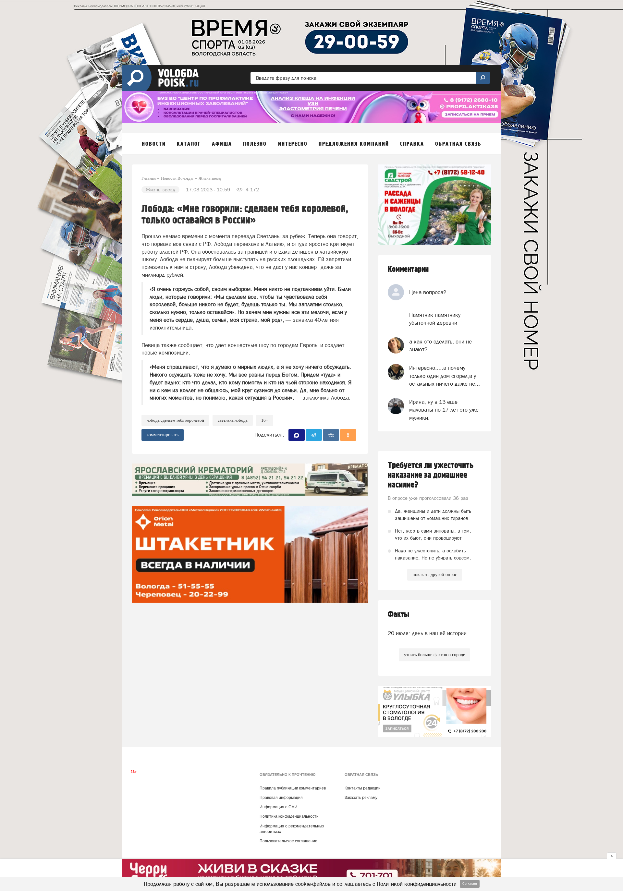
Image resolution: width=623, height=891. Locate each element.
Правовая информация (281, 797)
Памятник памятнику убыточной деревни (434, 319)
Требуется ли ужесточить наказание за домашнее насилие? (430, 475)
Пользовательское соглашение (288, 841)
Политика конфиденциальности (289, 816)
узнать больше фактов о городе (434, 654)
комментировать (162, 434)
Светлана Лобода (233, 420)
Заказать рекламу (361, 797)
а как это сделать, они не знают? (440, 345)
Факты (398, 614)
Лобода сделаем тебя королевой (175, 420)
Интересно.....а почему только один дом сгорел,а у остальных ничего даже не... (444, 376)
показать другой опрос (434, 574)
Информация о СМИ (279, 807)
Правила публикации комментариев (293, 788)
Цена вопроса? (427, 292)
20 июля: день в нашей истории (427, 633)
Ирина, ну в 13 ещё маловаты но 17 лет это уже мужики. (444, 410)
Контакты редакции (363, 788)
